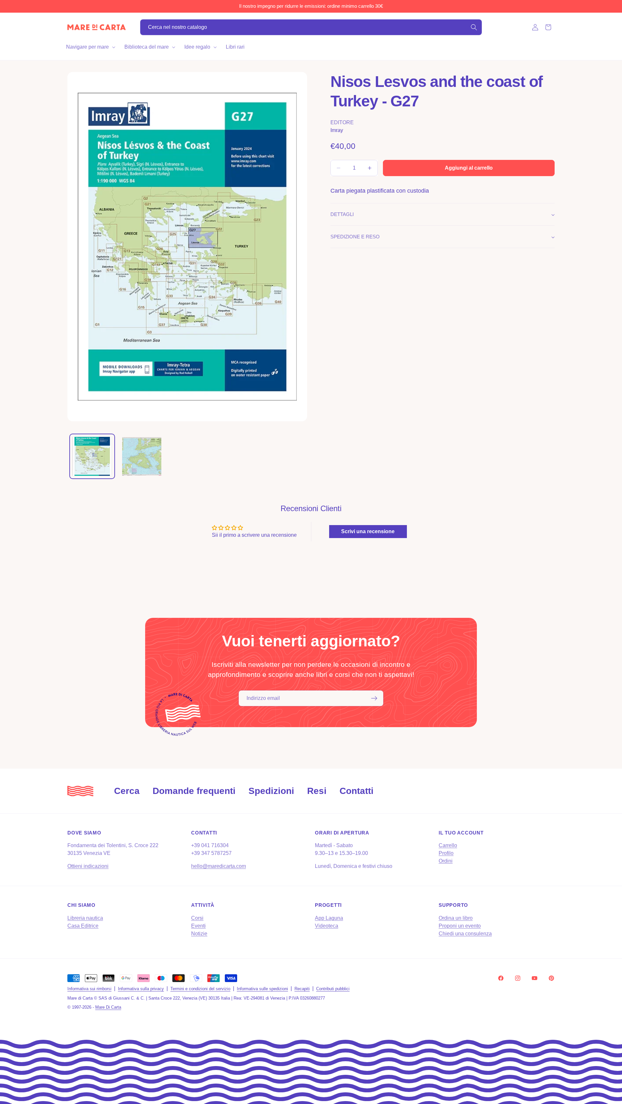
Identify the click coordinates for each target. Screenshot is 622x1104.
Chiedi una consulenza (465, 933)
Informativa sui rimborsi (89, 988)
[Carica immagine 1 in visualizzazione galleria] (92, 456)
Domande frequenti (194, 791)
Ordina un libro (456, 918)
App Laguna (329, 918)
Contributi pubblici (333, 988)
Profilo (446, 853)
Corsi (197, 918)
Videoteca (326, 926)
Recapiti (302, 988)
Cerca (127, 791)
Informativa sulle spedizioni (262, 988)
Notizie (199, 933)
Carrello (448, 845)
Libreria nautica (85, 918)
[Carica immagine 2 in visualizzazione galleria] (142, 456)
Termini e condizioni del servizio (200, 988)
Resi (317, 791)
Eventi (198, 926)
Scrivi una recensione (368, 531)
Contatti (357, 791)
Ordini (446, 861)
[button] (90, 47)
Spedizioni (271, 791)
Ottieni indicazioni (88, 866)
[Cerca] (474, 27)
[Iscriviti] (374, 698)
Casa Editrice (82, 926)
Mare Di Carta (108, 1007)
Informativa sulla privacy (141, 988)
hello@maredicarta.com (218, 866)
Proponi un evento (460, 926)
